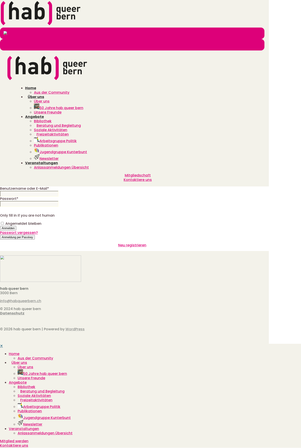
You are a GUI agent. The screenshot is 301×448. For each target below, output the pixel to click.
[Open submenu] (20, 353)
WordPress (75, 329)
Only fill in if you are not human (27, 215)
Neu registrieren (132, 245)
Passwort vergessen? (19, 232)
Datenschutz (12, 313)
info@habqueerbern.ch (20, 300)
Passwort (9, 198)
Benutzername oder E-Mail (24, 188)
